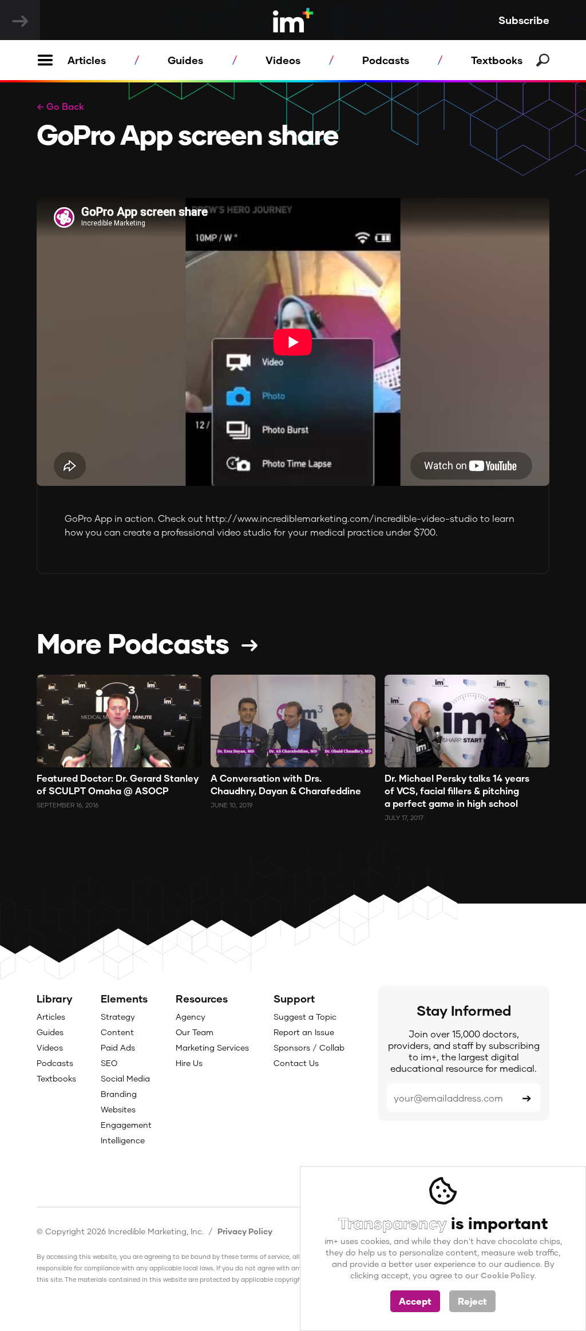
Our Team (194, 1032)
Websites (118, 1109)
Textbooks (496, 60)
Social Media (125, 1078)
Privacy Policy (244, 1231)
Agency (190, 1016)
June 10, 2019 (231, 805)
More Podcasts (133, 642)
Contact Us (296, 1063)
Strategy (118, 1016)
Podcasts (385, 60)
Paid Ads (118, 1047)
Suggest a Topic (305, 1016)
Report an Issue (304, 1032)
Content (117, 1032)
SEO (109, 1063)
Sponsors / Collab (309, 1047)
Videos (283, 60)
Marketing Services (212, 1047)
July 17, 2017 (404, 817)
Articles (87, 60)
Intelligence (123, 1140)
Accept (415, 1301)
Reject (472, 1301)
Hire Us (189, 1063)
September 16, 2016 (67, 805)
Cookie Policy (507, 1275)
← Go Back (60, 106)
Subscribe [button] (523, 20)
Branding (119, 1094)
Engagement (126, 1125)
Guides (185, 60)
